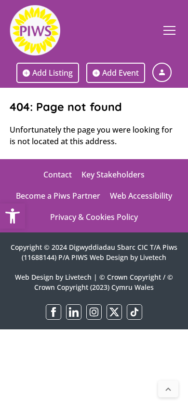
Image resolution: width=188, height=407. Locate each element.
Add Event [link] (120, 73)
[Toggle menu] (169, 30)
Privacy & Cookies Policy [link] (94, 217)
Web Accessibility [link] (141, 195)
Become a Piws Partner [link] (58, 195)
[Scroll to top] (168, 388)
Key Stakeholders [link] (113, 174)
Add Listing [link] (52, 73)
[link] (12, 216)
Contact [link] (57, 174)
